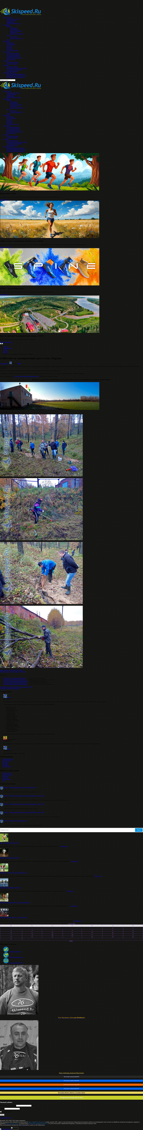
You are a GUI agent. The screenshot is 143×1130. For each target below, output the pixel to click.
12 (52, 932)
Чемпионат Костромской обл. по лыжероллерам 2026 (15, 902)
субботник (22, 671)
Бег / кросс (10, 119)
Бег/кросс (5, 762)
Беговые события (7, 774)
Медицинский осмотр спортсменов (17, 142)
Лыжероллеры (6, 779)
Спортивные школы (12, 140)
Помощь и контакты (9, 146)
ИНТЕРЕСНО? (4, 294)
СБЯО (8, 113)
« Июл (71, 941)
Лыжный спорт (6, 773)
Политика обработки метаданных (16, 149)
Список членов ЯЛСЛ (16, 112)
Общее (5, 352)
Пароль (2, 1108)
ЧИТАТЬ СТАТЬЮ (5, 247)
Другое (5, 349)
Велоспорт (5, 776)
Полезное (6, 134)
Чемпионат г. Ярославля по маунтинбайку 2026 (13, 872)
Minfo (19, 363)
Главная (5, 346)
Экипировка (10, 96)
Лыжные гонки (11, 118)
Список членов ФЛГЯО (16, 108)
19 (52, 934)
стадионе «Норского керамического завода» (26, 376)
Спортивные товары (12, 136)
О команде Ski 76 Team (13, 93)
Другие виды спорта (12, 124)
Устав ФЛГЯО (14, 103)
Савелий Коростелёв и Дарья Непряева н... (15, 684)
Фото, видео (6, 125)
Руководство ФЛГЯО (16, 105)
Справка (5, 139)
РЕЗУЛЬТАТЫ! (4, 200)
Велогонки (10, 122)
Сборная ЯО (13, 102)
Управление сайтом (5, 1117)
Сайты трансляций (12, 137)
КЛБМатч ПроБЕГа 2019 (14, 97)
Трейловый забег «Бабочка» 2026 (9, 857)
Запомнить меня (6, 1112)
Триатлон (9, 121)
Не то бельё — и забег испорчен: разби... (14, 678)
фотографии (15, 671)
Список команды (11, 94)
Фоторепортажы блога (13, 130)
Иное (3, 780)
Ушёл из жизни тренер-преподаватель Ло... (15, 682)
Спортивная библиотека (16, 963)
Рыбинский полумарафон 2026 (17, 820)
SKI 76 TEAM (7, 91)
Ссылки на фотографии (13, 128)
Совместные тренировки (16, 957)
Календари (6, 115)
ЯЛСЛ (8, 109)
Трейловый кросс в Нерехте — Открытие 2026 (22, 787)
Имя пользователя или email (8, 1105)
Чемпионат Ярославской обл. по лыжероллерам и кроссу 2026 (26, 795)
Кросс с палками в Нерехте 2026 (9, 843)
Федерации (6, 99)
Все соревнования (7, 759)
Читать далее (64, 846)
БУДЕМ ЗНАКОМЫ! (6, 342)
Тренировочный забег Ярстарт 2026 (10, 887)
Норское (9, 671)
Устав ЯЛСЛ (13, 111)
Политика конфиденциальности (16, 148)
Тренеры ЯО (13, 106)
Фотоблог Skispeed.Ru (13, 127)
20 (72, 934)
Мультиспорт (10, 116)
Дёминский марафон (15, 951)
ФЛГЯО (9, 100)
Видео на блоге (11, 133)
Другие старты (6, 766)
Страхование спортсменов (14, 143)
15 (112, 932)
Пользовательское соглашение (15, 151)
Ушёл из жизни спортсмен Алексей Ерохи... (15, 681)
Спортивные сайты (12, 145)
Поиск (139, 830)
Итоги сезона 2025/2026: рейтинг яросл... (15, 679)
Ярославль (3, 671)
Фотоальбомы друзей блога (14, 131)
